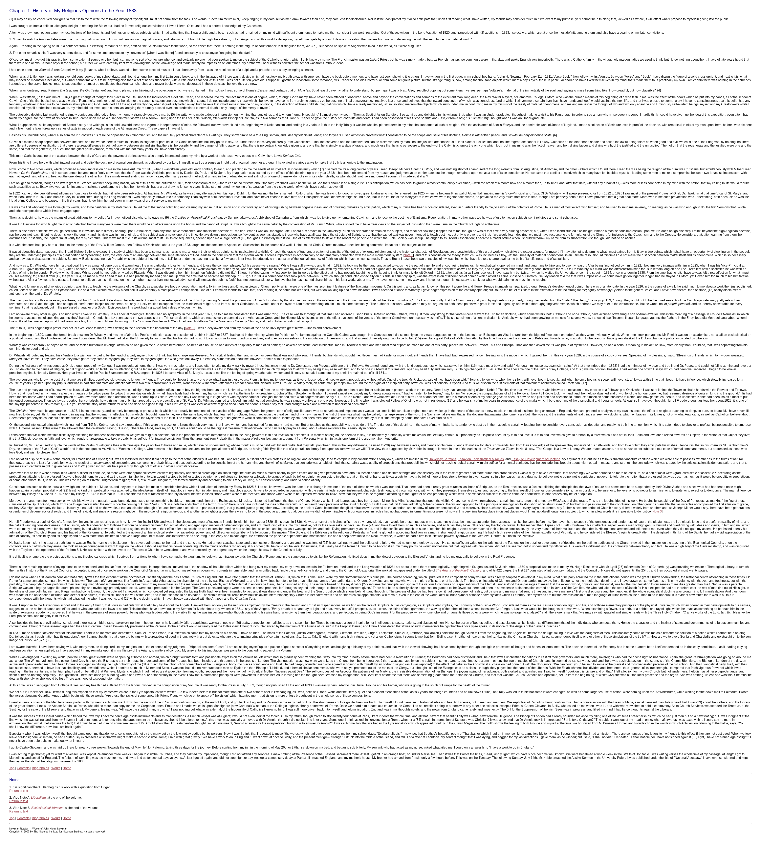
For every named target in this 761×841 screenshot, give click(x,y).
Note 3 (657, 511)
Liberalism (38, 797)
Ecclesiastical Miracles (47, 808)
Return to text (18, 790)
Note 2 (189, 328)
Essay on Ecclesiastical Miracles (481, 459)
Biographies (40, 768)
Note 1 (408, 255)
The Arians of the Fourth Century (458, 570)
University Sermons (442, 459)
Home (67, 768)
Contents (23, 768)
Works (55, 768)
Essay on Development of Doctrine (535, 459)
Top (11, 768)
